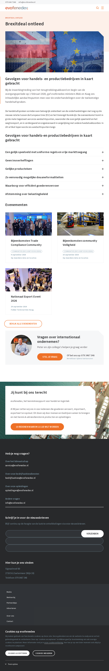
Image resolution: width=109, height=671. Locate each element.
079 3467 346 (88, 355)
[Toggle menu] (102, 7)
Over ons (10, 616)
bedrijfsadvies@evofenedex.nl (20, 477)
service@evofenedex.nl (16, 465)
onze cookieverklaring (53, 642)
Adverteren (11, 608)
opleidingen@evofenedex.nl (19, 490)
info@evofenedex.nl (27, 2)
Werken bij (11, 597)
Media (9, 592)
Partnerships (12, 603)
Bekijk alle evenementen (23, 323)
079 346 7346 (10, 2)
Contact (10, 621)
